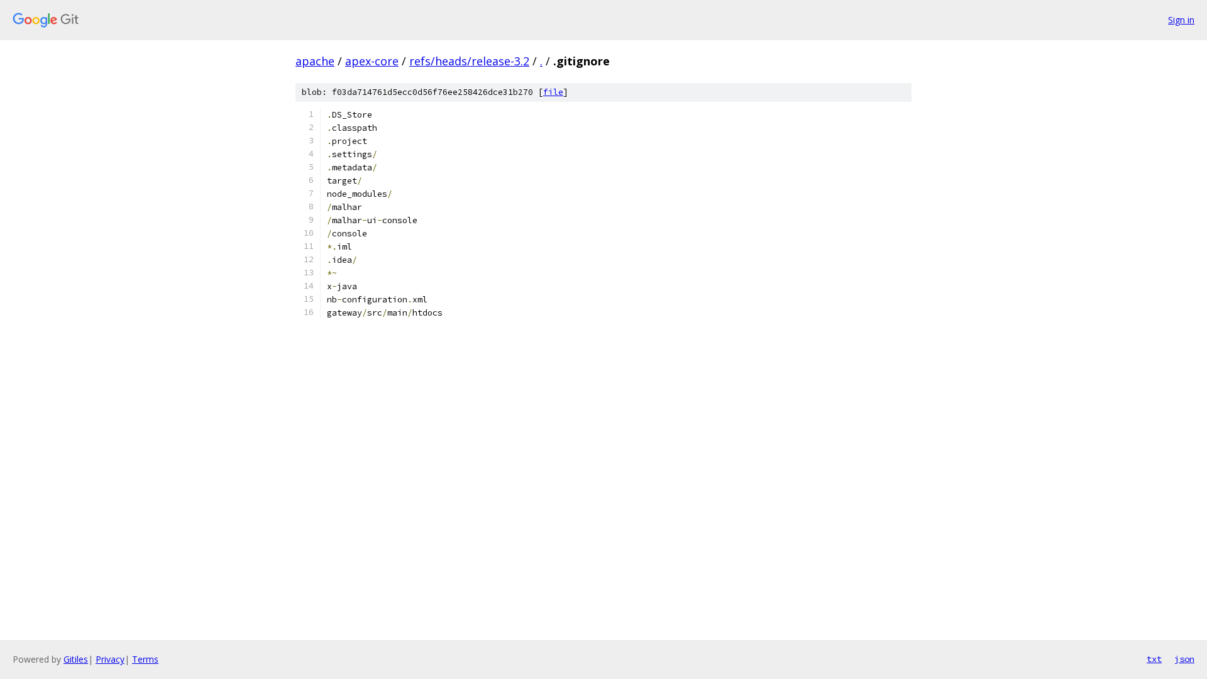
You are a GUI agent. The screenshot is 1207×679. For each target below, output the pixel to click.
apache (314, 61)
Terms (145, 659)
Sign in (1181, 20)
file (553, 92)
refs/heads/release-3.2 (469, 61)
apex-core (372, 61)
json (1184, 659)
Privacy (110, 659)
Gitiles (75, 659)
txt (1154, 659)
